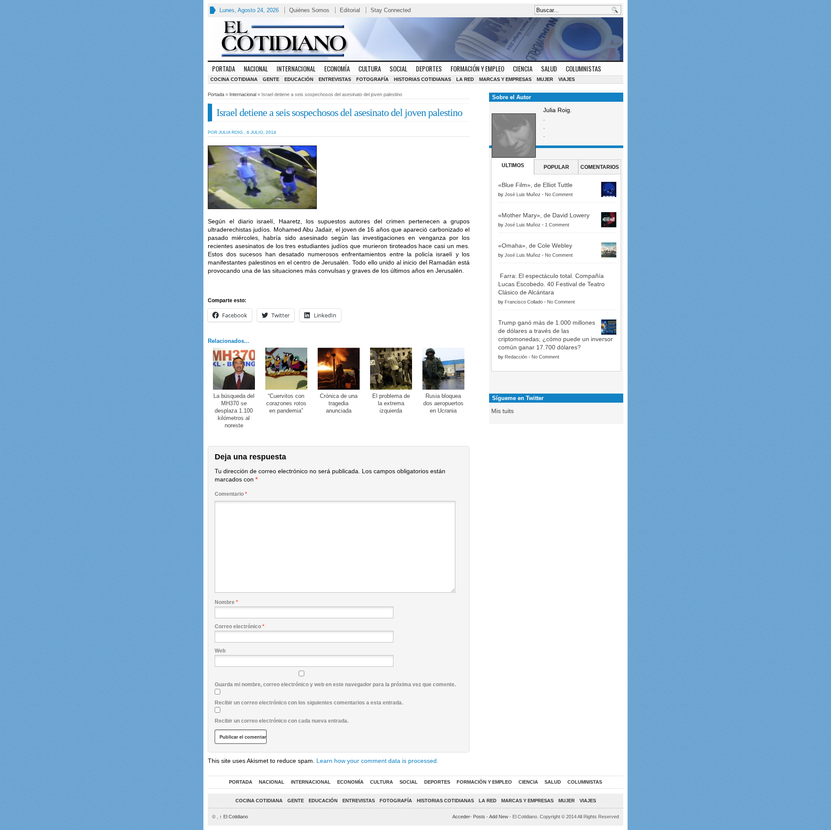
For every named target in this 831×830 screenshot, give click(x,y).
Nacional (256, 68)
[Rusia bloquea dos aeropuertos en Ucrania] (443, 369)
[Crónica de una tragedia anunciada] (339, 369)
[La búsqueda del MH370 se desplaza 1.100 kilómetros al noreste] (234, 369)
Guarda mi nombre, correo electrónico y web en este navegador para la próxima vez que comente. (335, 684)
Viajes (566, 79)
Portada (223, 68)
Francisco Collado (524, 301)
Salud (549, 68)
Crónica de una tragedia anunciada (339, 403)
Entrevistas (335, 79)
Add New (498, 816)
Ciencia (522, 68)
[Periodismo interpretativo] (415, 39)
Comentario (231, 494)
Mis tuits (502, 410)
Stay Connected (390, 10)
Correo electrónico (239, 626)
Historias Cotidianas (422, 79)
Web (220, 651)
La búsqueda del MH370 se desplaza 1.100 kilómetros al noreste (233, 411)
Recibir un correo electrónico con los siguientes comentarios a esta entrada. (309, 703)
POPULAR (556, 167)
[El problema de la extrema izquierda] (391, 369)
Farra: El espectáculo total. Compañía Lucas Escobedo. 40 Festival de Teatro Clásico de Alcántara (551, 284)
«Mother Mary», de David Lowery (543, 215)
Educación (298, 79)
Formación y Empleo (477, 68)
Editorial (350, 10)
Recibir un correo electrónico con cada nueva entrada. (281, 721)
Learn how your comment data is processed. (377, 760)
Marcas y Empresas (505, 79)
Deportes (429, 68)
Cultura (369, 68)
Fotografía (372, 79)
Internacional (296, 68)
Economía (337, 68)
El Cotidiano (233, 816)
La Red (465, 79)
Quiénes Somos (309, 10)
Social (398, 68)
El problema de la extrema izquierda (391, 403)
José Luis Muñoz (523, 194)
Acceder (461, 816)
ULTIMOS (513, 165)
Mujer (545, 79)
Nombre (226, 602)
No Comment (559, 194)
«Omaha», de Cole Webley (535, 245)
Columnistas (583, 68)
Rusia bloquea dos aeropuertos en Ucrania (443, 403)
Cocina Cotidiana (234, 79)
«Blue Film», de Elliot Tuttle (535, 184)
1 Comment (557, 224)
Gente (271, 79)
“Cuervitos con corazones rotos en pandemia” (286, 403)
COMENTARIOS (599, 167)
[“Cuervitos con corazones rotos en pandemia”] (286, 369)
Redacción (516, 356)
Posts (479, 816)
